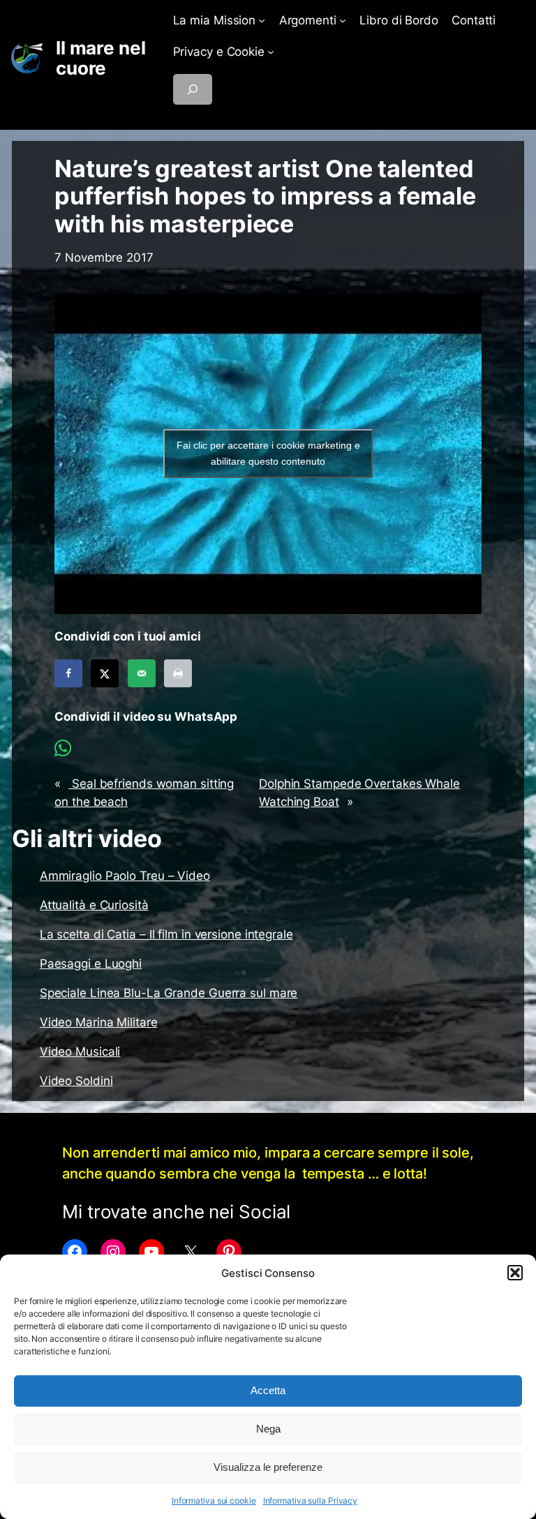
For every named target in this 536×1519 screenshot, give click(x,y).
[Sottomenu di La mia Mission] (261, 20)
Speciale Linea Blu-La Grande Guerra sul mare (169, 993)
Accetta (268, 1390)
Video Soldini (76, 1081)
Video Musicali (80, 1051)
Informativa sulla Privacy (310, 1500)
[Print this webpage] (178, 673)
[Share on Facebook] (68, 673)
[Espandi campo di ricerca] (192, 89)
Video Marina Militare (99, 1022)
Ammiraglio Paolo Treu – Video (125, 876)
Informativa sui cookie (214, 1500)
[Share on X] (105, 673)
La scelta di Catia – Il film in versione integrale (166, 934)
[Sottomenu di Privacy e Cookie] (270, 51)
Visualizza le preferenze (268, 1467)
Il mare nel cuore (101, 58)
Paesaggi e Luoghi (91, 964)
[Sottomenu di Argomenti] (342, 20)
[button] (515, 1273)
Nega (268, 1429)
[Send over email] (142, 673)
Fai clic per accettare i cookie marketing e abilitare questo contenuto (268, 453)
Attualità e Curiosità (94, 905)
